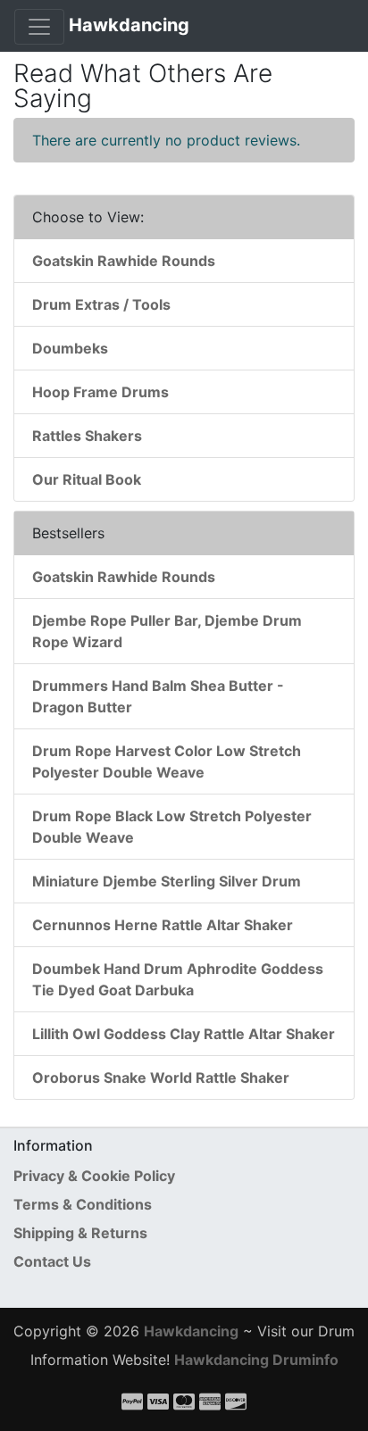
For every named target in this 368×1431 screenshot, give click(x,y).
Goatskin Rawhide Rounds (123, 261)
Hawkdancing (129, 25)
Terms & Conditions (82, 1204)
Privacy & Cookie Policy (94, 1176)
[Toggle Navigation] (39, 27)
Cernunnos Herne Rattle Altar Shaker (162, 925)
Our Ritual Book (86, 479)
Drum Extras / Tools (101, 304)
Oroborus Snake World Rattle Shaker (160, 1077)
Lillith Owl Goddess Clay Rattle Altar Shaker (183, 1034)
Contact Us (52, 1261)
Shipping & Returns (80, 1233)
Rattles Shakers (87, 436)
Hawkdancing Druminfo (256, 1360)
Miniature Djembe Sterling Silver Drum (166, 881)
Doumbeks (70, 348)
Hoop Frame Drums (100, 392)
